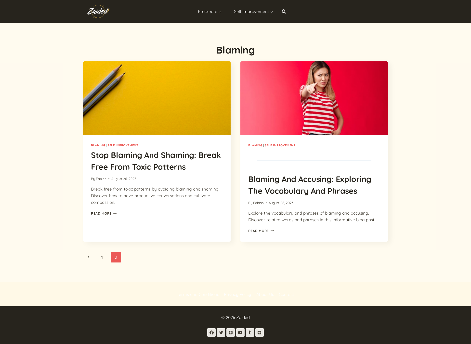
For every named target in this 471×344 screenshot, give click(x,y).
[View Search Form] (283, 11)
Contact (286, 294)
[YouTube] (240, 332)
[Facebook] (211, 332)
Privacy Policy (237, 294)
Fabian (101, 179)
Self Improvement (122, 145)
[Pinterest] (230, 332)
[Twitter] (221, 332)
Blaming (98, 145)
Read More (104, 213)
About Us (265, 294)
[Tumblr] (250, 332)
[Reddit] (259, 332)
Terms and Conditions (198, 294)
